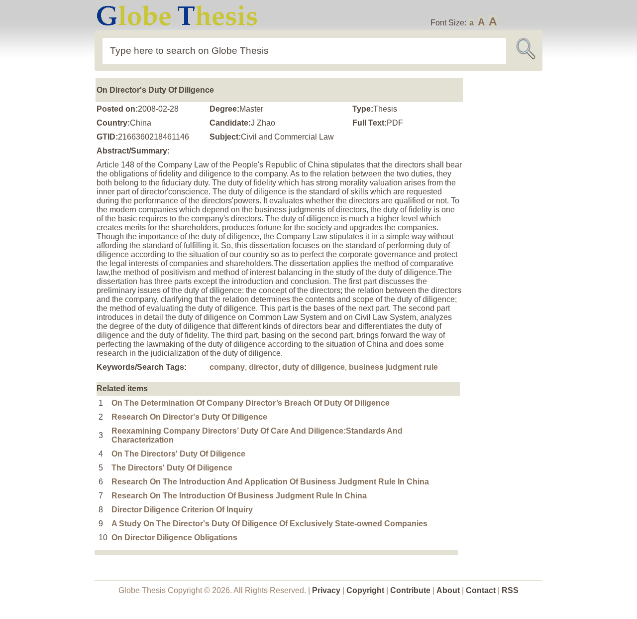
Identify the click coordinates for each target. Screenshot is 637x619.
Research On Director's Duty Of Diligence (189, 417)
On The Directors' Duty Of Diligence (178, 454)
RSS (510, 590)
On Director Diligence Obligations (174, 537)
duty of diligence (313, 367)
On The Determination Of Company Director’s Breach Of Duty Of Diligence (250, 403)
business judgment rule (393, 367)
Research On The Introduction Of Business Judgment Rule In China (239, 495)
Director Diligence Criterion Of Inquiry (182, 509)
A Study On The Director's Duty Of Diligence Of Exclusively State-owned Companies (269, 523)
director (263, 367)
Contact (482, 590)
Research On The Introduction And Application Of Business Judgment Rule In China (270, 481)
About (448, 590)
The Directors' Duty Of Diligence (171, 468)
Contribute (410, 590)
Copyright (365, 590)
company (227, 367)
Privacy (326, 590)
